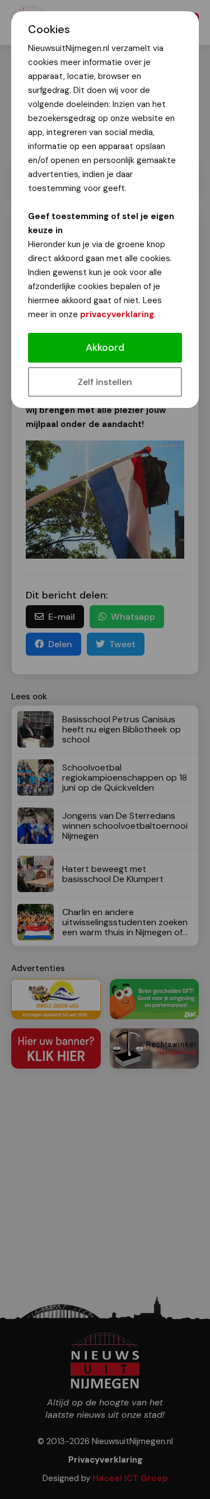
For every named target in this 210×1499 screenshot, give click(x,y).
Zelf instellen (105, 382)
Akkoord (105, 347)
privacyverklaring (117, 314)
